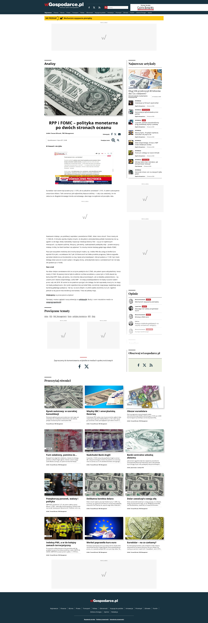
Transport (75, 13)
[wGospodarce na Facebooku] (89, 7)
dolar (46, 316)
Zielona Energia (141, 13)
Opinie (150, 13)
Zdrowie (125, 13)
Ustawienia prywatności (117, 619)
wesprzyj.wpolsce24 (53, 302)
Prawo (68, 13)
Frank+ (132, 13)
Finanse (56, 13)
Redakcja (114, 612)
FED (50, 316)
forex (69, 316)
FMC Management (60, 316)
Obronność (89, 13)
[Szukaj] (105, 7)
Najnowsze (48, 13)
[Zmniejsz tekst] (118, 140)
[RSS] (99, 7)
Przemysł (118, 13)
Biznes (62, 13)
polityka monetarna (80, 316)
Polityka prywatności (102, 619)
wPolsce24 (83, 299)
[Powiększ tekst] (113, 140)
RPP (89, 316)
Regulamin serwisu (89, 619)
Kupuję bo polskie (100, 13)
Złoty (93, 316)
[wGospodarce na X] (94, 7)
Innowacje (111, 13)
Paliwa (82, 13)
